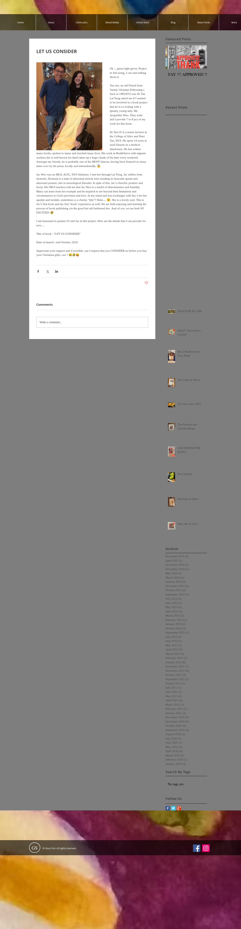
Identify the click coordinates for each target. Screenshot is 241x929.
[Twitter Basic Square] (173, 808)
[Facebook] (196, 848)
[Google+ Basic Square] (179, 808)
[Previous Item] (171, 57)
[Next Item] (201, 57)
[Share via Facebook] (38, 271)
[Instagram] (206, 848)
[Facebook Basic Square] (167, 808)
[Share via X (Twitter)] (47, 271)
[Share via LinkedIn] (56, 271)
